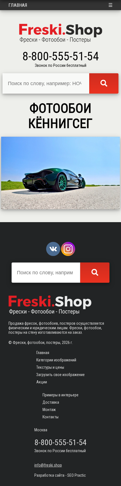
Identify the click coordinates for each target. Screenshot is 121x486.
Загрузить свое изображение (60, 374)
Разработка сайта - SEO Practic (60, 475)
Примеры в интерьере (60, 395)
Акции (41, 382)
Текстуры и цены (50, 367)
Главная (17, 5)
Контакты (50, 417)
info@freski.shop (48, 465)
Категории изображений (56, 360)
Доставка (50, 402)
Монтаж (49, 409)
